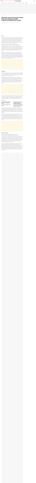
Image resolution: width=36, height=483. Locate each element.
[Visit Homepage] (18, 1)
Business (7, 22)
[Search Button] (34, 1)
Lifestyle (14, 22)
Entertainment (10, 22)
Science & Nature (18, 22)
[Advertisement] (18, 9)
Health (12, 22)
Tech (20, 22)
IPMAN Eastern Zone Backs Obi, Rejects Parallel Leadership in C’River (5, 103)
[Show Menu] (1, 1)
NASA (6, 136)
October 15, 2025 (3, 22)
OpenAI (10, 37)
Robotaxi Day (5, 53)
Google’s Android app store (10, 46)
